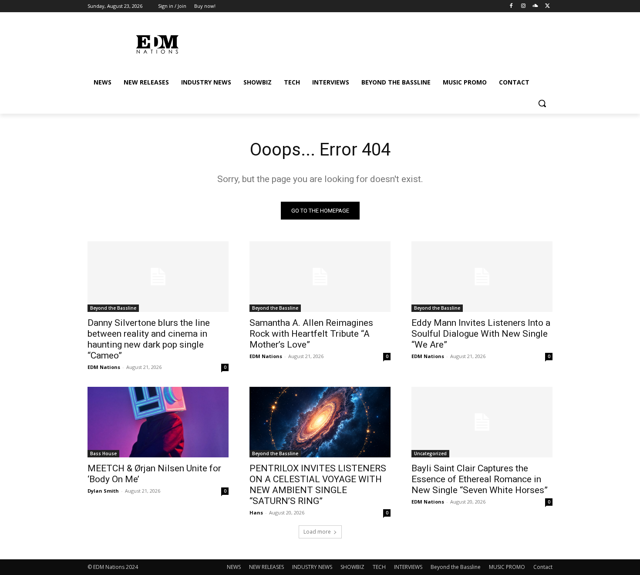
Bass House (103, 453)
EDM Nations (104, 367)
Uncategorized (430, 453)
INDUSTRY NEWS (312, 567)
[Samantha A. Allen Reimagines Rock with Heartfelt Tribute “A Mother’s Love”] (320, 276)
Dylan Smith (103, 490)
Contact (542, 567)
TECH (379, 567)
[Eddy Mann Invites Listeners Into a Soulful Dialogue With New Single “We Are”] (481, 276)
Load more (317, 531)
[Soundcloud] (535, 6)
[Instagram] (524, 6)
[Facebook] (511, 6)
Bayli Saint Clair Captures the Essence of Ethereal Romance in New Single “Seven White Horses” (479, 479)
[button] (542, 103)
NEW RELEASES (266, 567)
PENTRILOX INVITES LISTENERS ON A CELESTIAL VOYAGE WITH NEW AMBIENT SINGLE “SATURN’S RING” (317, 484)
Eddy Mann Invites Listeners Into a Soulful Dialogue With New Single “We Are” (480, 334)
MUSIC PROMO (507, 567)
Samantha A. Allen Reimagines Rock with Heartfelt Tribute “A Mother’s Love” (311, 334)
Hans (256, 512)
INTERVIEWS (408, 567)
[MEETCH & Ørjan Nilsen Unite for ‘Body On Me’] (158, 422)
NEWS (234, 567)
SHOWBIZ (352, 567)
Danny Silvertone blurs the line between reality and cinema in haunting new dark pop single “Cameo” (149, 339)
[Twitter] (547, 6)
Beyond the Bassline (113, 308)
